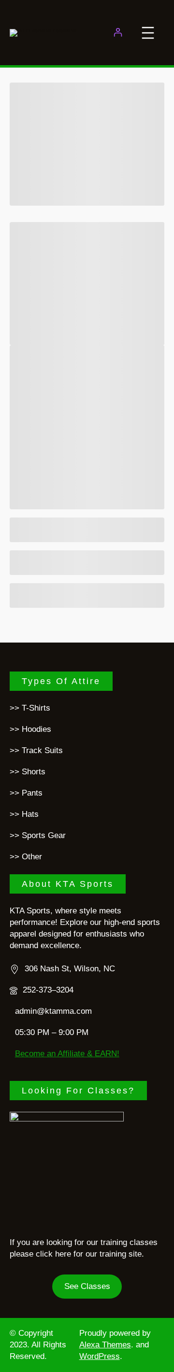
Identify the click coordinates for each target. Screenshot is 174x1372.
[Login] (118, 32)
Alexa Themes (105, 1344)
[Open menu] (148, 33)
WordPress (99, 1356)
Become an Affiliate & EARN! (67, 1053)
